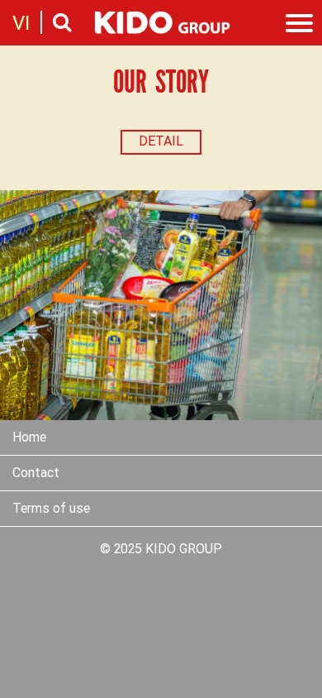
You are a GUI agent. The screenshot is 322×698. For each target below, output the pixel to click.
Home (29, 438)
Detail (161, 142)
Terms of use (51, 509)
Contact (35, 473)
